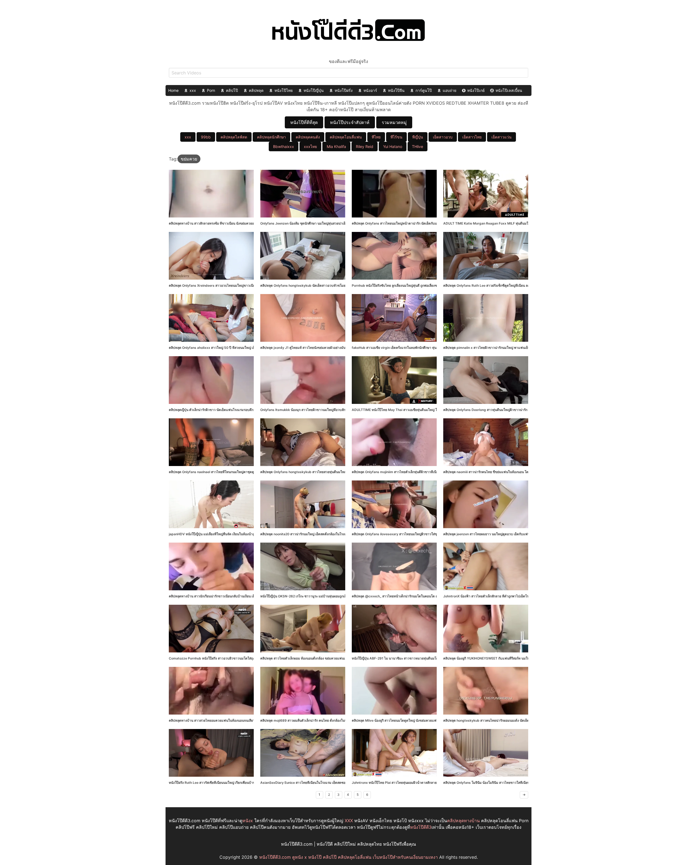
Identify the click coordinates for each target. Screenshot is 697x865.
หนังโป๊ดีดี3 (421, 827)
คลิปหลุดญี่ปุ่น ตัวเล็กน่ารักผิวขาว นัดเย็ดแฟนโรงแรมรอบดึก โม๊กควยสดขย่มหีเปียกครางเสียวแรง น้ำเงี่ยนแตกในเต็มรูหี (252, 410)
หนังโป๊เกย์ (476, 90)
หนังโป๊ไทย (283, 90)
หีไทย (376, 137)
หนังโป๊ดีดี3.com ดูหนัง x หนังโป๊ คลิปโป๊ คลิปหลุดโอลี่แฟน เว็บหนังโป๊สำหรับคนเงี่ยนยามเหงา (348, 857)
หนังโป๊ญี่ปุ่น (314, 90)
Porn (211, 90)
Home (173, 90)
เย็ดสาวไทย (472, 137)
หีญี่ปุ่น (417, 137)
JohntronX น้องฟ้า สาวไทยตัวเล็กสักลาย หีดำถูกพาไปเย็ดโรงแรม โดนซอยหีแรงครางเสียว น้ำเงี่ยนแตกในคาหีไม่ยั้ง (524, 596)
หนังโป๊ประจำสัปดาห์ (349, 122)
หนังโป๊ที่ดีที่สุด (304, 122)
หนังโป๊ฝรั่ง (344, 90)
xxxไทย (310, 146)
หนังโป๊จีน (396, 90)
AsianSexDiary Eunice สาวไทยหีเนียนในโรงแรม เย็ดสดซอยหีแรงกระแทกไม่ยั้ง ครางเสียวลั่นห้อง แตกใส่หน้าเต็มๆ (341, 783)
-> (523, 795)
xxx (192, 90)
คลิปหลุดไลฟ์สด (234, 137)
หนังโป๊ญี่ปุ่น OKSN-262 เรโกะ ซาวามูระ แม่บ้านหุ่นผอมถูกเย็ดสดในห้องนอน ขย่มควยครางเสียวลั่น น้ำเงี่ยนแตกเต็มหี (342, 596)
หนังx (247, 820)
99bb (206, 137)
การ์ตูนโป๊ (423, 90)
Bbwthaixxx (283, 146)
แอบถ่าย (449, 90)
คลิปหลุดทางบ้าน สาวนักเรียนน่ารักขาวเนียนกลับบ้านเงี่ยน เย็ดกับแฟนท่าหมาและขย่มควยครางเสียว (239, 596)
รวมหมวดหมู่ (394, 122)
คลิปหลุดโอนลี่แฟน (346, 137)
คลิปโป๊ (232, 90)
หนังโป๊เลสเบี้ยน (509, 90)
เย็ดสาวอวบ (443, 137)
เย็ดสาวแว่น (501, 137)
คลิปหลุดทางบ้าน (463, 820)
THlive (417, 146)
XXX (349, 820)
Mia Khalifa (336, 146)
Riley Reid (364, 146)
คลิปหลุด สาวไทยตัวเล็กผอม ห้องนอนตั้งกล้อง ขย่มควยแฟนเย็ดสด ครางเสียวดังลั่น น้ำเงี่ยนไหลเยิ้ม (329, 658)
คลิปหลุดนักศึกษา (271, 137)
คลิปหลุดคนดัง (308, 137)
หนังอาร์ (370, 90)
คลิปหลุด (256, 90)
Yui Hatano (392, 146)
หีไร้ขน (396, 137)
